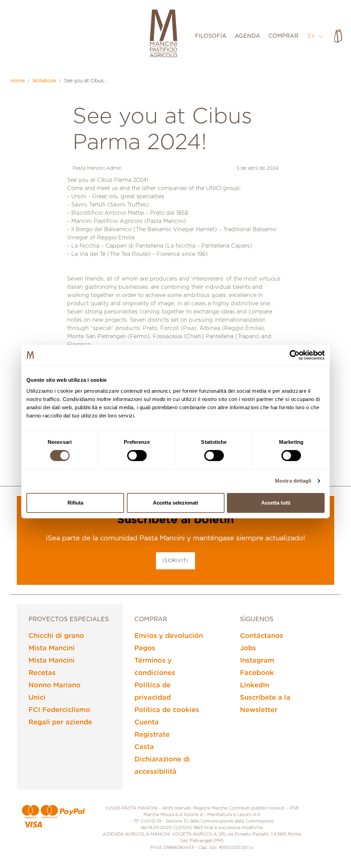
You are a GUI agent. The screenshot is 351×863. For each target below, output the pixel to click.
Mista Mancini (51, 648)
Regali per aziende (60, 722)
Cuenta (146, 722)
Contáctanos (261, 636)
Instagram (257, 660)
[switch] (137, 455)
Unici (37, 697)
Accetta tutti (275, 503)
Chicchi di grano (56, 636)
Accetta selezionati (175, 503)
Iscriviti (175, 560)
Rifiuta (75, 503)
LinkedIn (254, 685)
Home (18, 81)
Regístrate (152, 734)
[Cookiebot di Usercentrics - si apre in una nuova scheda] (295, 355)
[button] (315, 36)
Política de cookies (166, 710)
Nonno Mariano (54, 685)
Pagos (144, 648)
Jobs (248, 648)
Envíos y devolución (168, 636)
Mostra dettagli (293, 481)
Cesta (144, 747)
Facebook (257, 673)
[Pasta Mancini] (163, 34)
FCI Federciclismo (59, 710)
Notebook (44, 81)
